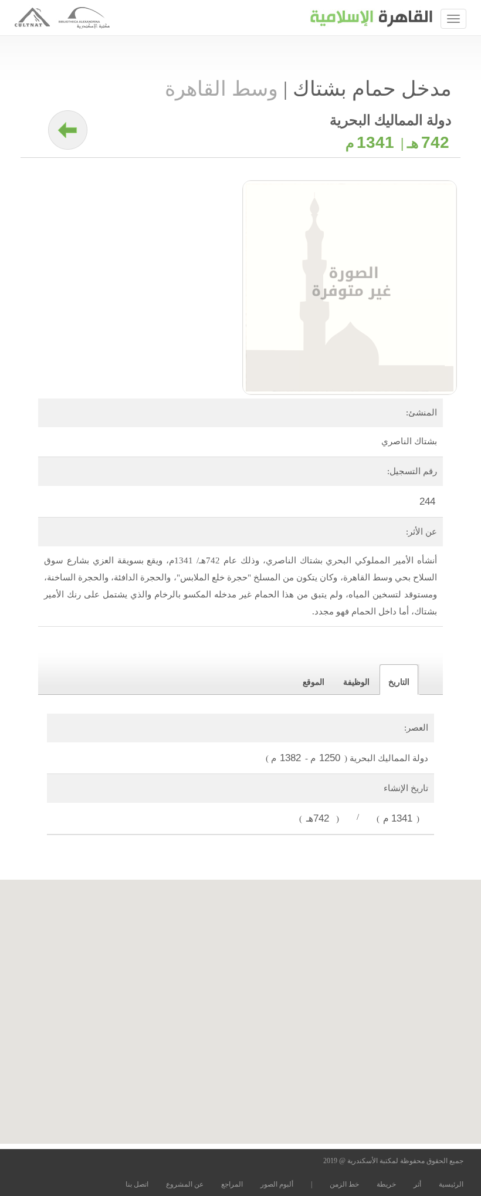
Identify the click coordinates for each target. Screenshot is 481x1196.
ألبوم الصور (276, 1184)
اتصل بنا (137, 1184)
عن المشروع (185, 1184)
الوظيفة (356, 682)
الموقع (313, 682)
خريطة (386, 1184)
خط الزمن (344, 1184)
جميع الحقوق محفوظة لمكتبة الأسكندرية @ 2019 (393, 1161)
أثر (417, 1184)
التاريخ (398, 682)
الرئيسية (451, 1184)
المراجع (232, 1184)
